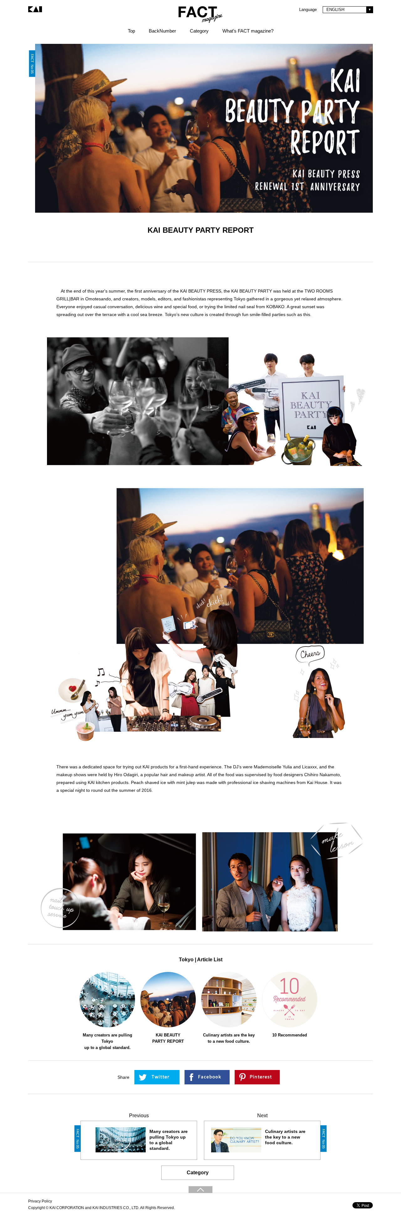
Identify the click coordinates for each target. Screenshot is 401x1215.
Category (198, 1172)
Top (131, 31)
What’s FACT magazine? (247, 31)
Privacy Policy (40, 1201)
